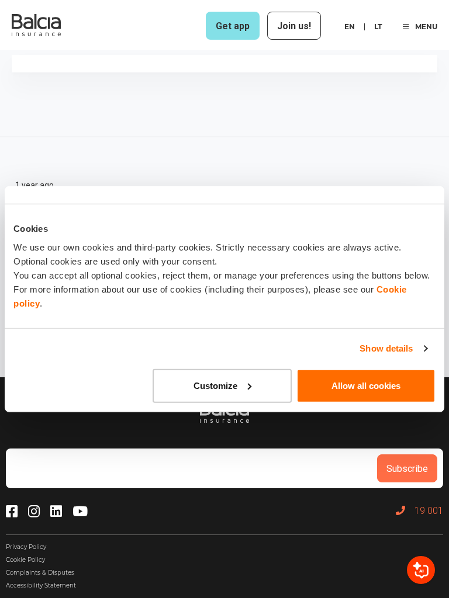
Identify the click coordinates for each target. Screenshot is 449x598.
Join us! (294, 26)
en (349, 26)
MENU (426, 26)
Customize (215, 385)
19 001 (429, 510)
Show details (386, 348)
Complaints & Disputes (40, 572)
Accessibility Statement (41, 585)
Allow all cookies (365, 385)
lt (378, 26)
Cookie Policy (25, 560)
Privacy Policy (26, 547)
